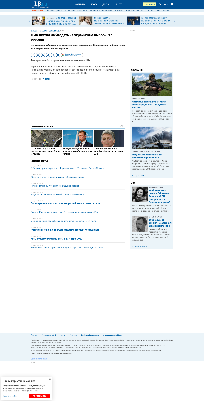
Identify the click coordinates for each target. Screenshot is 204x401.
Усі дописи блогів (139, 246)
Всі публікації (138, 175)
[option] (54, 21)
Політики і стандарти (90, 335)
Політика (43, 30)
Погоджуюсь (39, 396)
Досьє (105, 4)
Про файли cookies (10, 396)
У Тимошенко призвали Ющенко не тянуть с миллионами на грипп (63, 220)
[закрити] (50, 379)
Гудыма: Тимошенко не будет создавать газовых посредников (65, 229)
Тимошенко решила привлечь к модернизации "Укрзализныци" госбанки (67, 247)
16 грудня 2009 (54, 30)
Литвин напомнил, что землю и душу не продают (55, 185)
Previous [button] (29, 21)
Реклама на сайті (49, 335)
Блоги (94, 4)
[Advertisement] (78, 102)
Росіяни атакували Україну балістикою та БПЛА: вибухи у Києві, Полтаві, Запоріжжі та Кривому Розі (155, 22)
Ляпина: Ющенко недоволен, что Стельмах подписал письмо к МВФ (64, 212)
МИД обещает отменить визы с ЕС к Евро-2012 (56, 238)
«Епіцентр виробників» (101, 10)
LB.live (118, 4)
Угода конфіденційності (113, 335)
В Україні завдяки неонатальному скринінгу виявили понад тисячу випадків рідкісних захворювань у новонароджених (109, 23)
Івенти (62, 335)
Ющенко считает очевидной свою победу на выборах (57, 176)
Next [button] (174, 21)
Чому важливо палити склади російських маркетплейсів (147, 156)
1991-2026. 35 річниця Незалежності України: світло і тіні (160, 222)
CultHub (119, 10)
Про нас (34, 335)
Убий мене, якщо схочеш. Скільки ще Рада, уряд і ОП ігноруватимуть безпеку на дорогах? (159, 196)
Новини (79, 4)
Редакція (73, 335)
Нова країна (163, 10)
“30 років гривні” (54, 10)
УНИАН (46, 79)
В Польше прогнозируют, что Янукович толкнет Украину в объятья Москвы (67, 168)
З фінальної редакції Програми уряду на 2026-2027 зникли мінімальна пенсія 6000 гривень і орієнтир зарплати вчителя (61, 23)
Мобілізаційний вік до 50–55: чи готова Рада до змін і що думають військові (149, 104)
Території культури (135, 10)
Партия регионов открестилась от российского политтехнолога (65, 203)
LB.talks (150, 10)
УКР (166, 4)
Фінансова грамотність (76, 10)
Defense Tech (37, 10)
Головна (34, 30)
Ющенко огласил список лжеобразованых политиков (57, 194)
